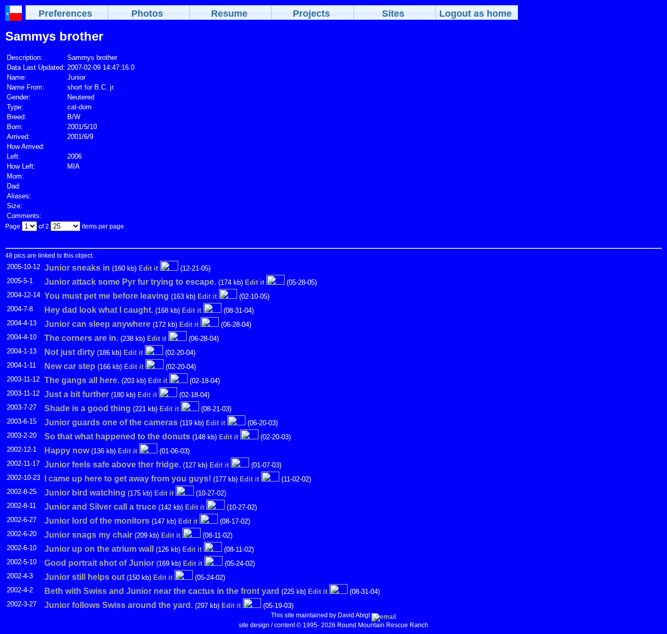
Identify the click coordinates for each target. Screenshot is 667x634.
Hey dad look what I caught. (98, 310)
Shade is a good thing (87, 408)
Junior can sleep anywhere (97, 324)
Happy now (66, 450)
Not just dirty (69, 352)
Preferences (65, 13)
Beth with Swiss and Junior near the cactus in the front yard (161, 591)
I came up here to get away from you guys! (127, 478)
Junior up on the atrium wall (99, 548)
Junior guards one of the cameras (111, 422)
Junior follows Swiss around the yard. (118, 605)
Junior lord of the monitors (97, 520)
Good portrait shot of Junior (99, 563)
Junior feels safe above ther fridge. (112, 464)
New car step (69, 366)
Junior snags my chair (88, 534)
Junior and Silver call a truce (100, 506)
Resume (229, 13)
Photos (147, 13)
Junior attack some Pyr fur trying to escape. (130, 281)
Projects (311, 13)
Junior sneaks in (77, 267)
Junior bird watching (85, 492)
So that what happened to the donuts (117, 436)
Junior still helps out (84, 577)
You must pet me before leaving (106, 295)
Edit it (148, 268)
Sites (393, 13)
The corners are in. (81, 338)
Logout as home (475, 13)
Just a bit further (76, 394)
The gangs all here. (81, 380)
